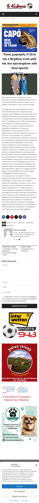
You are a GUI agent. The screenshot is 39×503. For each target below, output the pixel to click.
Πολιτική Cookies (14, 500)
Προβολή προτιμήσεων (19, 496)
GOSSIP (13, 18)
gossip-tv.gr (10, 225)
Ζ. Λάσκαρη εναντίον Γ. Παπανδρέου (28, 250)
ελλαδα (14, 222)
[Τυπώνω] (20, 217)
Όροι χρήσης (25, 500)
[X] (8, 217)
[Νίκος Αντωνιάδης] (8, 234)
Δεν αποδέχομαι (19, 491)
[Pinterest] (12, 217)
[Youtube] (19, 239)
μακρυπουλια (21, 222)
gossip (8, 222)
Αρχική (3, 18)
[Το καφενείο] (19, 6)
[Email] (16, 217)
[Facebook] (3, 217)
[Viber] (24, 217)
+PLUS (8, 18)
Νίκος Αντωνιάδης (18, 72)
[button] (36, 465)
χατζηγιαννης (29, 222)
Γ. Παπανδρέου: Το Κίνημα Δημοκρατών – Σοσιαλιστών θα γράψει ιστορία (10, 252)
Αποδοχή (19, 486)
